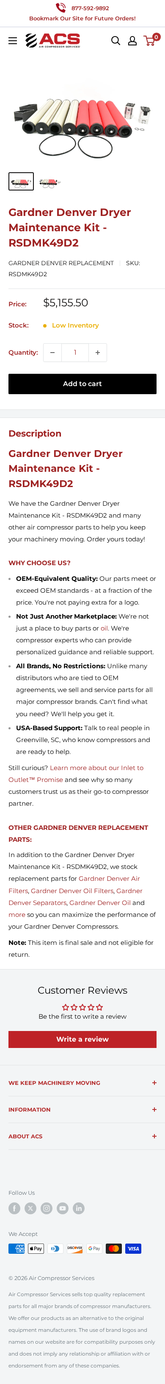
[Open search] (116, 40)
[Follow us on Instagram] (46, 1208)
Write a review (82, 1039)
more (16, 915)
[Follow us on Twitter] (30, 1208)
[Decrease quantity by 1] (52, 352)
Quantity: (23, 352)
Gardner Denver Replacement (61, 263)
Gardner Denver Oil (100, 903)
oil (104, 628)
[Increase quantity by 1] (98, 352)
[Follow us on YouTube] (63, 1208)
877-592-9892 (90, 8)
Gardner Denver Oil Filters (72, 891)
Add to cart (82, 384)
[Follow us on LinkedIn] (79, 1208)
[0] (149, 41)
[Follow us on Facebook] (14, 1208)
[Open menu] (12, 40)
